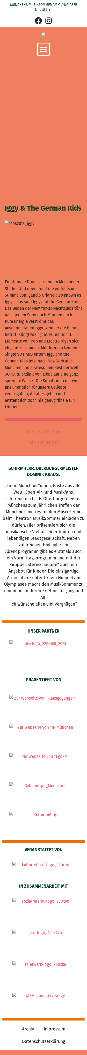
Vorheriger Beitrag (43, 432)
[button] (43, 49)
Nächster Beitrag (44, 443)
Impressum (54, 1029)
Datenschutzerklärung (43, 1041)
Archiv (28, 1029)
